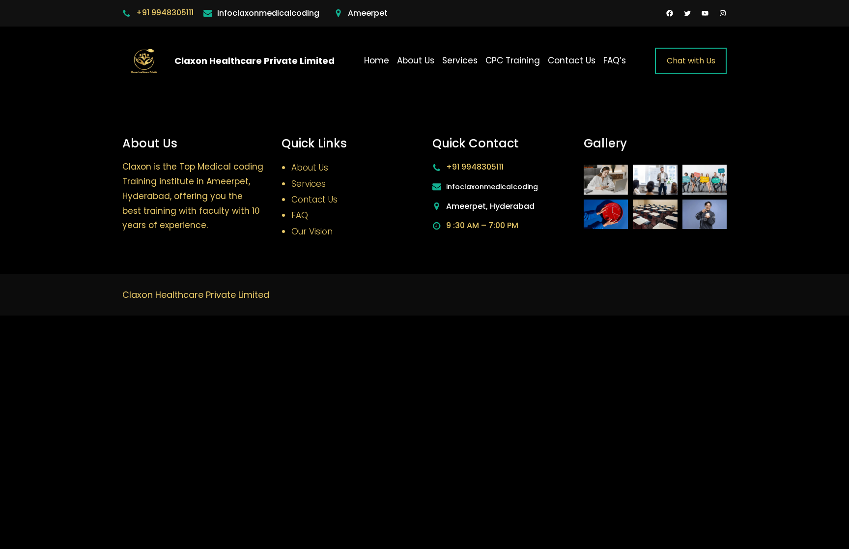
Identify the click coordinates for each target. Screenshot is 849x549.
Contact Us (314, 199)
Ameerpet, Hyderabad (490, 206)
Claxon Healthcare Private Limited (254, 61)
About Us (309, 167)
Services (308, 184)
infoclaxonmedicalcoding (268, 13)
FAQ (299, 215)
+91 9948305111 (165, 12)
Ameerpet (368, 13)
